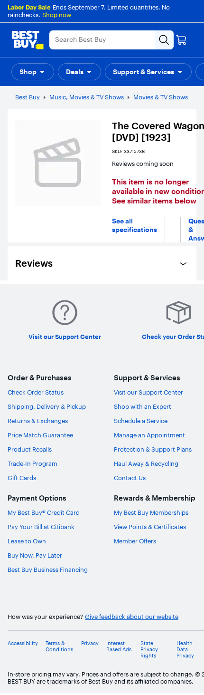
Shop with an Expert (142, 406)
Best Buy (27, 97)
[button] (32, 71)
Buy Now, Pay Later (35, 555)
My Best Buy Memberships (151, 512)
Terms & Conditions (59, 646)
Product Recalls (30, 449)
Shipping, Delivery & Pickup (47, 406)
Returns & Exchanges (38, 421)
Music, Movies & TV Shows (86, 97)
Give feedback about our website (131, 616)
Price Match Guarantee (40, 435)
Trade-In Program (32, 463)
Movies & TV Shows (160, 97)
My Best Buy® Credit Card (44, 512)
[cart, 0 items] (181, 40)
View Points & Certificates (150, 527)
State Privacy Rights (149, 649)
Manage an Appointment (149, 435)
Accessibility (23, 643)
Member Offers (135, 541)
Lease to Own (27, 541)
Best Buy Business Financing (48, 569)
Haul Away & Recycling (146, 463)
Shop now (56, 15)
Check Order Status (36, 392)
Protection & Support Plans (153, 449)
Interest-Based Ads (118, 646)
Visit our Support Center (148, 392)
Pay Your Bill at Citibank (41, 527)
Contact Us (130, 478)
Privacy (90, 643)
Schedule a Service (140, 421)
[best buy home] (27, 39)
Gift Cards (22, 478)
